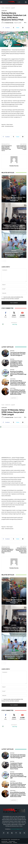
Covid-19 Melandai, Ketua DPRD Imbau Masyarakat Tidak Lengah (21, 147)
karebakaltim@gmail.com (17, 829)
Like (6, 312)
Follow (14, 312)
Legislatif (13, 8)
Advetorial (7, 8)
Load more (13, 398)
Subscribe (22, 312)
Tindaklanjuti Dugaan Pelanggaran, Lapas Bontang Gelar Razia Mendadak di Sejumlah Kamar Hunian (14, 226)
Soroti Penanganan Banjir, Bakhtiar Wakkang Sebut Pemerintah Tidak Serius (7, 148)
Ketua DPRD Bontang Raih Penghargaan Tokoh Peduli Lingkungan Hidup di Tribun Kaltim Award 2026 (18, 392)
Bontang (13, 195)
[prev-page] (3, 261)
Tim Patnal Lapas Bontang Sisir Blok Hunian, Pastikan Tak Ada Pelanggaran (14, 199)
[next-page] (5, 261)
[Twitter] (24, 832)
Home (3, 8)
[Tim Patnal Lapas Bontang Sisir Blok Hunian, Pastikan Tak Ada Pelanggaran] (14, 188)
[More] (22, 27)
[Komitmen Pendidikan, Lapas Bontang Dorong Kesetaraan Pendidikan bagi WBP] (14, 244)
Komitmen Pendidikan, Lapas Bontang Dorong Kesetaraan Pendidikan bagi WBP (14, 254)
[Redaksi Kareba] (3, 23)
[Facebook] (3, 832)
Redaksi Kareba (9, 22)
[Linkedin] (11, 832)
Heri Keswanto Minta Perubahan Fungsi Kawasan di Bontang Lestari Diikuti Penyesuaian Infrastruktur (18, 383)
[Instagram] (7, 832)
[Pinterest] (16, 832)
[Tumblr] (20, 832)
